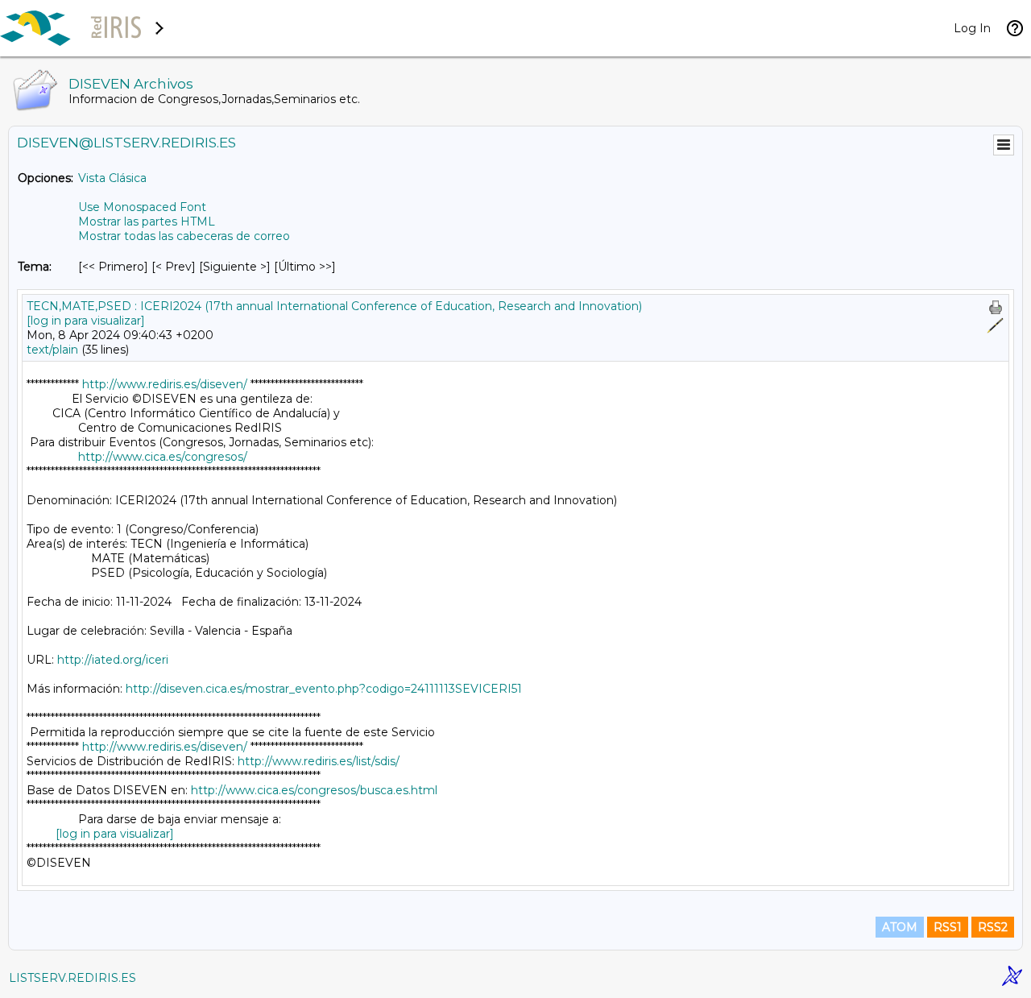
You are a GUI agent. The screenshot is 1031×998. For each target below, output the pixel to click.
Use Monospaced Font (142, 207)
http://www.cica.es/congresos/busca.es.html (314, 790)
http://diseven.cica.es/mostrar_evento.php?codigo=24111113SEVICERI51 (324, 688)
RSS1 (948, 927)
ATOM (899, 927)
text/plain (52, 349)
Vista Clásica (112, 178)
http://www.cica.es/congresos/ (162, 456)
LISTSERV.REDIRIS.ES (72, 978)
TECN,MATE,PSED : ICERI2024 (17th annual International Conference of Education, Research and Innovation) (334, 306)
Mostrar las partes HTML (146, 221)
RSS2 (993, 927)
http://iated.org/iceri (112, 659)
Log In (972, 28)
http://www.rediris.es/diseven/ (164, 384)
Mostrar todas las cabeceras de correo (184, 236)
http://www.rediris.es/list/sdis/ (319, 761)
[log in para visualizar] (86, 320)
